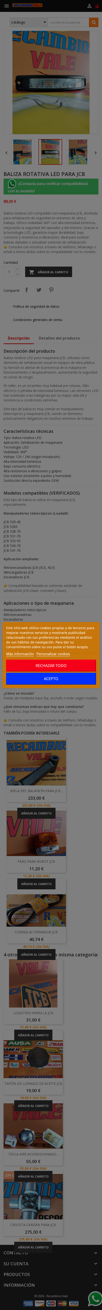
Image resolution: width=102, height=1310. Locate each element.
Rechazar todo (51, 665)
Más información (20, 653)
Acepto (51, 678)
